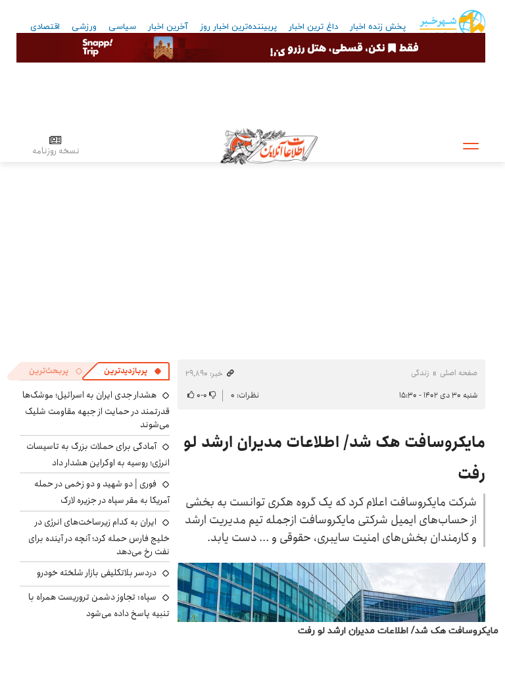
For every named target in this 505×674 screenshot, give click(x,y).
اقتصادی (45, 27)
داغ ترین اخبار (313, 27)
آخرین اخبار (168, 27)
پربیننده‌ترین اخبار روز (238, 27)
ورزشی (84, 27)
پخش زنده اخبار (378, 27)
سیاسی (122, 27)
